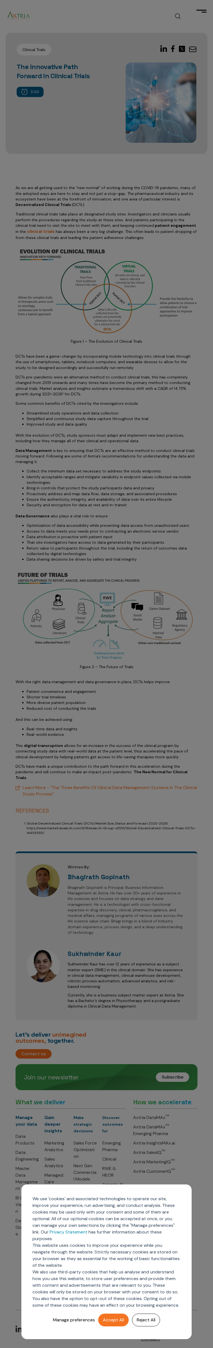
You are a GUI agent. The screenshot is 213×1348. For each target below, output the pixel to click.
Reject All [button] (146, 1320)
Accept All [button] (113, 1320)
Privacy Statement (68, 1232)
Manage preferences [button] (74, 1320)
